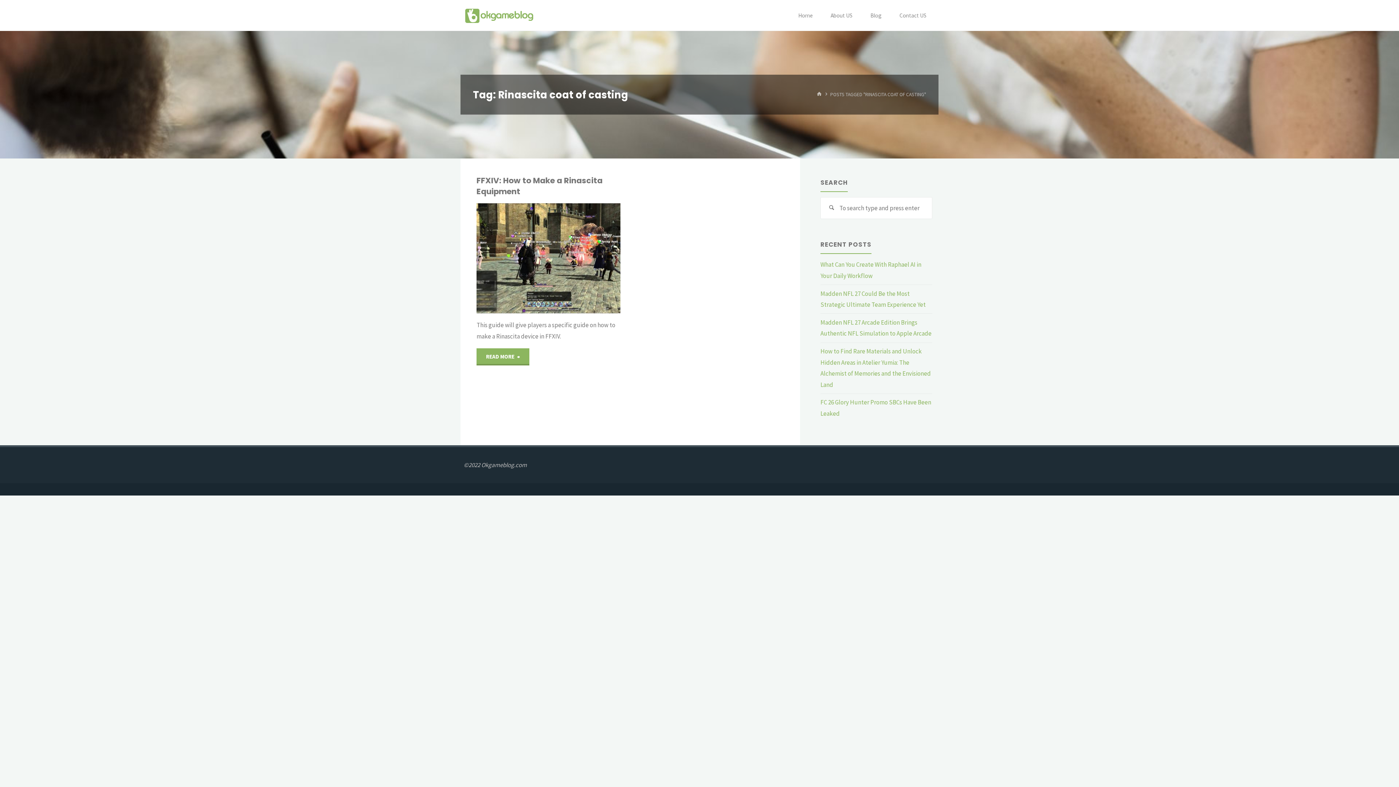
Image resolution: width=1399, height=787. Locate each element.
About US (842, 15)
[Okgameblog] (499, 15)
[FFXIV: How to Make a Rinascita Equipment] (585, 258)
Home (805, 15)
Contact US (913, 15)
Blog (876, 15)
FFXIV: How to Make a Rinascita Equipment (540, 186)
